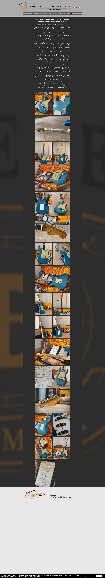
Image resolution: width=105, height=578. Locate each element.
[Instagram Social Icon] (79, 7)
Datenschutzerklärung (35, 576)
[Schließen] (103, 576)
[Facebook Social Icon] (74, 7)
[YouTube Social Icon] (76, 7)
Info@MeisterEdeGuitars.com (60, 497)
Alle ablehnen (91, 576)
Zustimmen (99, 576)
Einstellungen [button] (84, 576)
